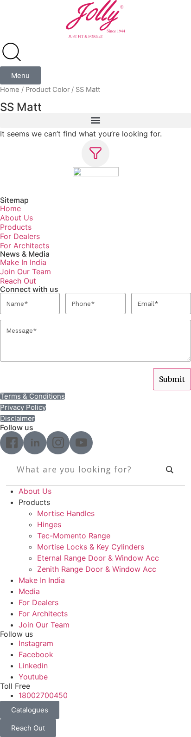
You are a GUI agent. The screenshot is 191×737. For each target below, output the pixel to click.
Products (16, 227)
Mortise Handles (66, 513)
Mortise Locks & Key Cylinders (90, 546)
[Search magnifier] (169, 469)
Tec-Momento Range (73, 535)
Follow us (16, 634)
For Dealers (20, 236)
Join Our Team (25, 271)
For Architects (24, 245)
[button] (95, 120)
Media (29, 591)
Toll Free (15, 686)
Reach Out (18, 280)
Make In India (23, 262)
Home (9, 89)
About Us (16, 217)
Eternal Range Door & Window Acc (98, 557)
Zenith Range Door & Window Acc (96, 569)
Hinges (49, 524)
